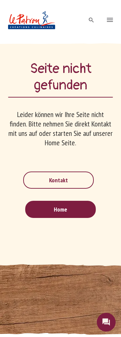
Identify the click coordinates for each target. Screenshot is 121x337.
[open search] (91, 20)
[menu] (110, 20)
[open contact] (106, 322)
